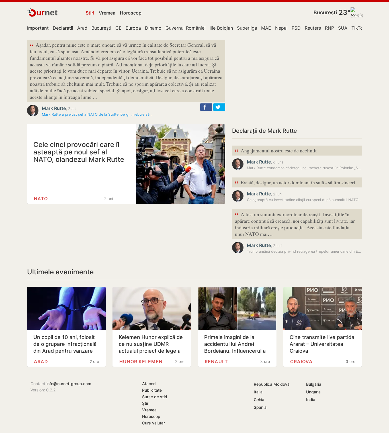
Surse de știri (154, 396)
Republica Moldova (272, 384)
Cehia (259, 399)
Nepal (281, 28)
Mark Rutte (54, 108)
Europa (133, 28)
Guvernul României (185, 28)
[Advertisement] (297, 80)
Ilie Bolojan (221, 28)
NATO (41, 198)
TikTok (358, 28)
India (310, 399)
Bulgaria (313, 384)
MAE (266, 28)
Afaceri (148, 383)
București (325, 12)
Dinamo (153, 28)
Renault (216, 361)
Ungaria (313, 391)
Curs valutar (153, 422)
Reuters (313, 28)
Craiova (301, 361)
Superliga (247, 28)
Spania (260, 407)
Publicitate (152, 390)
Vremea (107, 13)
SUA (342, 28)
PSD (296, 28)
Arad (82, 28)
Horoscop (131, 13)
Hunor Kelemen (141, 361)
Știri (90, 13)
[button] (206, 107)
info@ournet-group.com (68, 383)
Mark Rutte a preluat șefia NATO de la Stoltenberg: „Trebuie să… (97, 114)
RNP (329, 28)
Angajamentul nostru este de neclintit (275, 151)
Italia (258, 391)
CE (118, 28)
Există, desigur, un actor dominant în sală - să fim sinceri (294, 182)
